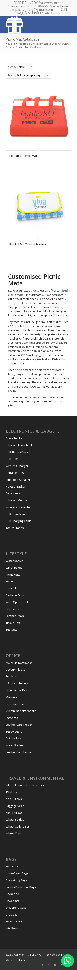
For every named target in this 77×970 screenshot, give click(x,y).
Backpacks (13, 894)
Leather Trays (15, 616)
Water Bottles (14, 561)
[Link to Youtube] (55, 965)
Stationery (12, 609)
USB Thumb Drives (18, 452)
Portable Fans (15, 473)
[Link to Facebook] (42, 965)
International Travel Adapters (25, 785)
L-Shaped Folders (17, 683)
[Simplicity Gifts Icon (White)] (32, 24)
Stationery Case (16, 907)
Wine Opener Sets (18, 602)
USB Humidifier (15, 514)
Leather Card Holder (19, 724)
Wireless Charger (17, 466)
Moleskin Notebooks (19, 663)
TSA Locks (12, 792)
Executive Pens (15, 704)
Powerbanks (14, 438)
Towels (10, 581)
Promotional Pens (17, 690)
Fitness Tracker (15, 486)
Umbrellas (12, 588)
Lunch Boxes (14, 568)
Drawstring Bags (16, 880)
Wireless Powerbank (19, 445)
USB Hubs (12, 459)
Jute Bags (12, 928)
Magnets (11, 697)
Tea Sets (11, 630)
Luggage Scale (15, 806)
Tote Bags (12, 866)
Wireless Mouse (16, 500)
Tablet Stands (15, 528)
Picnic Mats (13, 575)
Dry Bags (11, 914)
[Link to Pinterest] (61, 965)
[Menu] (65, 24)
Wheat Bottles (15, 819)
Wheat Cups (14, 833)
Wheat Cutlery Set (17, 826)
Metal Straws (14, 813)
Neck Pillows (14, 799)
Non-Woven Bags (17, 873)
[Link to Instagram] (49, 965)
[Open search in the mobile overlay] (52, 24)
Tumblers (12, 676)
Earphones (13, 493)
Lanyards (12, 718)
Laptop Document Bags (21, 887)
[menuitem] (65, 24)
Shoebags (12, 901)
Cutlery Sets (13, 738)
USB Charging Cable (18, 521)
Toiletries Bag (14, 921)
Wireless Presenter (18, 507)
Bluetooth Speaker (18, 480)
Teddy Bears (14, 731)
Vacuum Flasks (15, 669)
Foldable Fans (15, 595)
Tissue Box (13, 623)
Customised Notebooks (21, 711)
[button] (67, 960)
